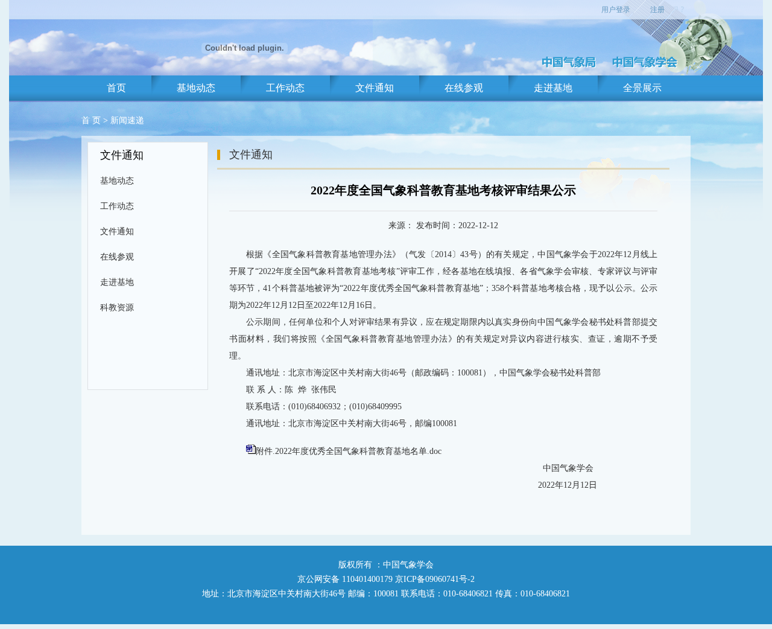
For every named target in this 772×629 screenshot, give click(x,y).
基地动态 (196, 88)
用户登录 (615, 9)
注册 (657, 9)
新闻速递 (127, 120)
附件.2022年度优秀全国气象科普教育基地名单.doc (348, 451)
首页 (116, 88)
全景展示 (642, 88)
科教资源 (117, 307)
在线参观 (464, 88)
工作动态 (285, 88)
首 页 (91, 120)
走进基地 (553, 88)
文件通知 (374, 88)
